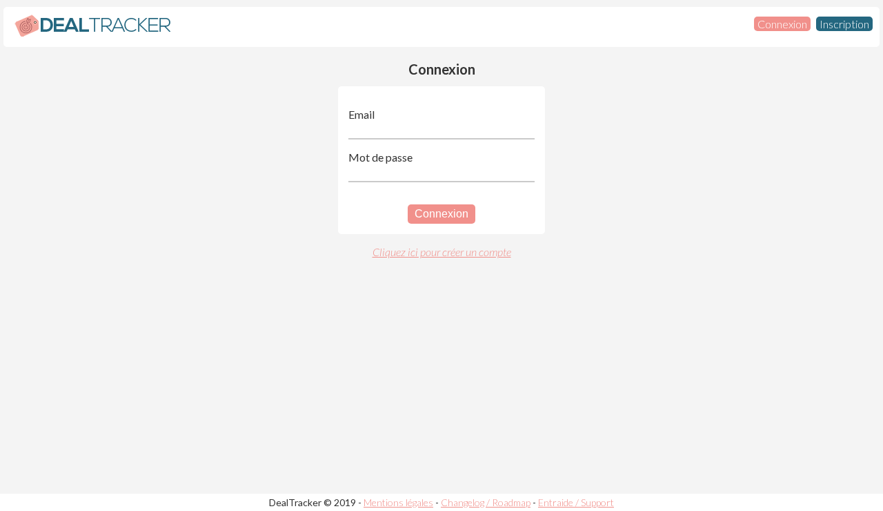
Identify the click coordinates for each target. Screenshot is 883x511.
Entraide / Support (576, 502)
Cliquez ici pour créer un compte (442, 251)
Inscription (844, 23)
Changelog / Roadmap (485, 502)
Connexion (782, 23)
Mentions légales (398, 502)
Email (361, 114)
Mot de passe (380, 157)
